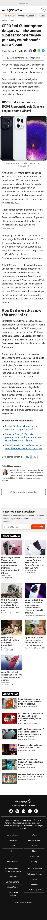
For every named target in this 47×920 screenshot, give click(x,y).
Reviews (34, 846)
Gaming (34, 862)
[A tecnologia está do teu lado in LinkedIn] (36, 811)
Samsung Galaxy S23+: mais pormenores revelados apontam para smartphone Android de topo (23, 437)
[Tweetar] (34, 50)
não (34, 457)
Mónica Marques (8, 51)
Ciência (34, 835)
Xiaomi (12, 851)
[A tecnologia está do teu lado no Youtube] (23, 811)
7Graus (29, 902)
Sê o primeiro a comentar (25, 492)
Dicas (34, 851)
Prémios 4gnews (34, 890)
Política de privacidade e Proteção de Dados (12, 870)
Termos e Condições (34, 869)
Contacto (34, 879)
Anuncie (34, 885)
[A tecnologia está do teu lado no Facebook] (11, 811)
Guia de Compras (12, 862)
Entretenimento (34, 841)
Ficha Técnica (12, 887)
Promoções (34, 856)
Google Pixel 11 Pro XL (27, 16)
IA (13, 856)
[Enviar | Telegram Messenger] (43, 50)
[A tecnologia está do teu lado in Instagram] (17, 811)
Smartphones (12, 835)
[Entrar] (43, 10)
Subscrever (38, 527)
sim (27, 457)
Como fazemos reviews (13, 893)
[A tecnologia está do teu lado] (15, 10)
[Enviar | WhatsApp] (38, 50)
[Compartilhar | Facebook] (30, 50)
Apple (13, 846)
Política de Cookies (34, 874)
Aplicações (13, 841)
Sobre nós (13, 877)
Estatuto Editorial (12, 882)
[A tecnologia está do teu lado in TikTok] (30, 811)
